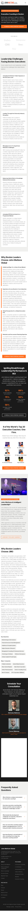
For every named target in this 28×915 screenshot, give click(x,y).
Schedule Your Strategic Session (14, 26)
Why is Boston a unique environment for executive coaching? (12, 798)
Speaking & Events (19, 874)
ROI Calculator (4, 895)
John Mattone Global (8, 848)
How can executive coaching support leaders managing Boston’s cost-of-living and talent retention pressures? (13, 826)
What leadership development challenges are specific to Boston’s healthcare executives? (12, 816)
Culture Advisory (18, 871)
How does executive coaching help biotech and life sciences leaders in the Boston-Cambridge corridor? (12, 807)
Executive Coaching (19, 879)
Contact (3, 878)
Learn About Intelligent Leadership (11, 537)
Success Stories (4, 873)
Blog (2, 885)
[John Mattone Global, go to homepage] (9, 2)
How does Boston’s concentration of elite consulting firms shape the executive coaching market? (12, 836)
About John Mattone (5, 864)
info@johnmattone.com (6, 856)
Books (2, 890)
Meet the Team (4, 875)
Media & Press (4, 892)
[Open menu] (25, 2)
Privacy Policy (18, 906)
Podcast (3, 887)
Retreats (17, 876)
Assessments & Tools (20, 869)
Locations (3, 897)
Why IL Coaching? (5, 871)
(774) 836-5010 (4, 858)
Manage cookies (10, 906)
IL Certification (18, 866)
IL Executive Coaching (20, 864)
